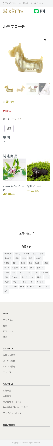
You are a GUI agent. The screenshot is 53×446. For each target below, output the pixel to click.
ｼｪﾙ (13, 272)
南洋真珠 (7, 254)
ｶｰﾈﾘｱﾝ (15, 268)
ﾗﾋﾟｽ (22, 287)
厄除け (17, 254)
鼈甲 (31, 258)
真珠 (5, 326)
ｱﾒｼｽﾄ (23, 263)
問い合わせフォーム (12, 402)
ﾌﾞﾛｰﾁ (18, 119)
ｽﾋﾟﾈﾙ (28, 272)
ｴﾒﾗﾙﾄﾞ (38, 263)
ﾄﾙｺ (32, 277)
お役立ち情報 (9, 355)
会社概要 (7, 396)
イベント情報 (9, 366)
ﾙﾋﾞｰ (6, 291)
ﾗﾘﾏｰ (40, 287)
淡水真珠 (7, 258)
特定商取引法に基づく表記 (15, 407)
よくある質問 (9, 361)
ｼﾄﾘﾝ (20, 272)
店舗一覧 (7, 390)
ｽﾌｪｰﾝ (36, 272)
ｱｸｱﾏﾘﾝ (7, 263)
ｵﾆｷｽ (46, 263)
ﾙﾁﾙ (47, 287)
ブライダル (8, 320)
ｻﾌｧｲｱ (6, 272)
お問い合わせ (26, 3)
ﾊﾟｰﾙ (47, 277)
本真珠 (26, 254)
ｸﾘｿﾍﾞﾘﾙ (40, 268)
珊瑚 (17, 258)
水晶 (34, 254)
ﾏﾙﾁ (32, 282)
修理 (5, 337)
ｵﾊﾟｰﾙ (6, 268)
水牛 (41, 254)
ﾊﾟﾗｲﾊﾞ (7, 282)
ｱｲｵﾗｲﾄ (39, 258)
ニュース (7, 372)
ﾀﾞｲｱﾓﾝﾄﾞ (15, 277)
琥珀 (24, 258)
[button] (45, 40)
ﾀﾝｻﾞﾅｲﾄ (45, 272)
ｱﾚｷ (30, 263)
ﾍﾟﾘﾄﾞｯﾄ (16, 282)
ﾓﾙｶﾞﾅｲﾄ (14, 287)
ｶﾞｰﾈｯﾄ (23, 268)
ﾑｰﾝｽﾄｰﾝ (40, 282)
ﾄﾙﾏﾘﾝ (39, 277)
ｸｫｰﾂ (32, 268)
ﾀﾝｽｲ (6, 277)
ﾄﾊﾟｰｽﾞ (24, 277)
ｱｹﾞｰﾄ (15, 263)
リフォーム (8, 331)
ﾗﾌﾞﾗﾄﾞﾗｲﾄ (31, 287)
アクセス (40, 3)
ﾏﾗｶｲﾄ (25, 282)
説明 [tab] (9, 128)
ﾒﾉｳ (5, 287)
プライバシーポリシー (13, 413)
